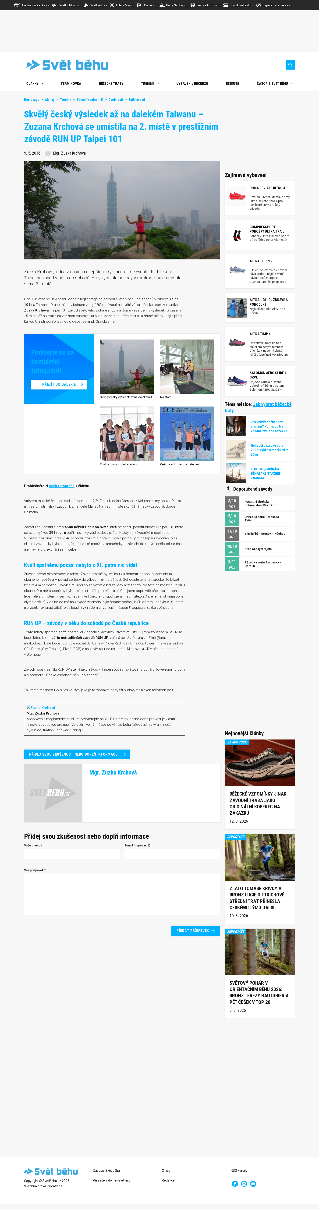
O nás (166, 1170)
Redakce (168, 1180)
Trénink (147, 83)
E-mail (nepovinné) (137, 845)
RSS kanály (239, 1170)
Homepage (31, 100)
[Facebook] (235, 1184)
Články (49, 100)
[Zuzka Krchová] (41, 707)
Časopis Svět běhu (272, 83)
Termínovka (71, 83)
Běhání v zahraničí (90, 100)
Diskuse (232, 83)
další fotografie (61, 486)
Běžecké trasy (111, 83)
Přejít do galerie (59, 384)
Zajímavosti (136, 100)
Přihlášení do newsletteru (111, 1180)
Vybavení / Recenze (192, 83)
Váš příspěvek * (35, 870)
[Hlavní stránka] (63, 64)
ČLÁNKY (32, 83)
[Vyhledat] (290, 65)
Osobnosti (115, 100)
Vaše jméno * (33, 845)
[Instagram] (244, 1184)
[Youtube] (253, 1184)
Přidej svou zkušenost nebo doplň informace (73, 754)
